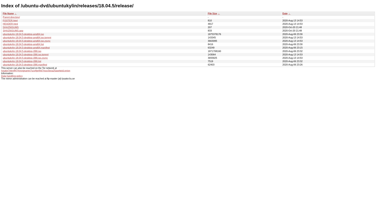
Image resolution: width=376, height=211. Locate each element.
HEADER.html (10, 24)
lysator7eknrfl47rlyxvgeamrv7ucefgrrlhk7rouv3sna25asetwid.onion (35, 70)
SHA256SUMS (11, 27)
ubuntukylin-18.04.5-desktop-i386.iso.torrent (25, 54)
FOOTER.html (10, 20)
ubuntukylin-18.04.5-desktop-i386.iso (22, 51)
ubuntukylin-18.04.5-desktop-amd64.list (23, 44)
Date (285, 13)
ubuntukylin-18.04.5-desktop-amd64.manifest (26, 47)
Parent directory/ (11, 17)
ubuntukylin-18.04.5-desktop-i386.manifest (25, 64)
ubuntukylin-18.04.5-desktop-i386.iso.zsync (25, 58)
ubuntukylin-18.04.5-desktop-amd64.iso (23, 34)
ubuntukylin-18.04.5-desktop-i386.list (22, 61)
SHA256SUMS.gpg (13, 30)
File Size (212, 13)
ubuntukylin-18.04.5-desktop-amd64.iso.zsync (27, 41)
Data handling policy (12, 76)
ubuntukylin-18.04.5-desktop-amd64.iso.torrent (27, 37)
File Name (8, 13)
